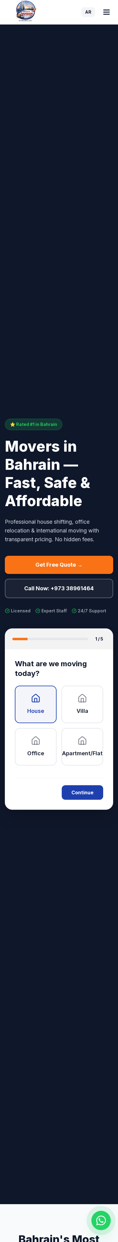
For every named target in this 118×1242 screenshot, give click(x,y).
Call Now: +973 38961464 (59, 588)
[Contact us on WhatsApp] (101, 1222)
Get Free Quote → (59, 565)
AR (88, 12)
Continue (82, 792)
